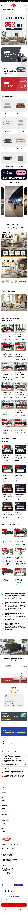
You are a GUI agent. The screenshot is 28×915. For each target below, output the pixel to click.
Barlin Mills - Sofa (7, 577)
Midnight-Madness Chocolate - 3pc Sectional (7, 392)
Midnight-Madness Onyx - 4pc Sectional (20, 428)
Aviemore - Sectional (7, 539)
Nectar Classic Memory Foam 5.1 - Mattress (7, 455)
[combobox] (14, 9)
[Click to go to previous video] (12, 217)
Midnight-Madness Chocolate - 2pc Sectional (7, 335)
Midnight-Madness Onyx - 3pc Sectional (7, 409)
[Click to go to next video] (16, 217)
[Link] (14, 53)
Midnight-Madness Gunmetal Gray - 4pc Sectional (7, 429)
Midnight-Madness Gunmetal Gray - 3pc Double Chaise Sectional (7, 374)
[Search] (25, 9)
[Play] (14, 199)
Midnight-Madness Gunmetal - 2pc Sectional (19, 335)
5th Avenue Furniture (11, 844)
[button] (2, 5)
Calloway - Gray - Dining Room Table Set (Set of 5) (7, 560)
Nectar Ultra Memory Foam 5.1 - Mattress (7, 511)
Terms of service (20, 909)
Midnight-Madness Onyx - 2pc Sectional (7, 352)
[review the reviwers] (5, 698)
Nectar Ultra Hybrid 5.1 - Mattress (19, 511)
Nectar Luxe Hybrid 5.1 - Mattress (19, 493)
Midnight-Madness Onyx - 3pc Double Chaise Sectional (19, 373)
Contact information (14, 911)
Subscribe (14, 904)
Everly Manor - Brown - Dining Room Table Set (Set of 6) (20, 560)
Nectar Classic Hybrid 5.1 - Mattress (20, 454)
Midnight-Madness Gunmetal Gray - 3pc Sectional (20, 392)
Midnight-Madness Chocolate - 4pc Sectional (19, 410)
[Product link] (7, 331)
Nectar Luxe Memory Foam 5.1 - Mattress (7, 493)
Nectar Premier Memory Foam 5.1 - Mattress (7, 475)
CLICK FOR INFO (19, 1)
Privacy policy (13, 909)
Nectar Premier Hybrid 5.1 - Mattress (20, 474)
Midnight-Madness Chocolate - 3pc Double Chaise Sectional (19, 354)
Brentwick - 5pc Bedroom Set (19, 578)
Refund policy (7, 909)
